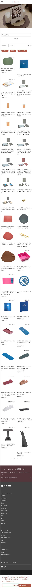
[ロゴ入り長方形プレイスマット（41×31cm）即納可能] (8, 218)
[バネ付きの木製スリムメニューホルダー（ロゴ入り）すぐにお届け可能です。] (8, 105)
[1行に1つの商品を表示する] (28, 45)
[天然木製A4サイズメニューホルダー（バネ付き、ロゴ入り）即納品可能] (8, 123)
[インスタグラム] (5, 566)
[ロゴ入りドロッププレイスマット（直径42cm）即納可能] (8, 235)
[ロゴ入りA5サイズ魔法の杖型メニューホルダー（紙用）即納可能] (8, 200)
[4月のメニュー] (3, 2)
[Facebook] (2, 566)
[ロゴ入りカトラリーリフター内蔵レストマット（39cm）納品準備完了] (8, 257)
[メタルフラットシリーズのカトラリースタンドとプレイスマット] (8, 356)
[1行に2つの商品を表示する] (30, 45)
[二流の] (20, 458)
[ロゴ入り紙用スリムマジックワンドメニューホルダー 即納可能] (8, 182)
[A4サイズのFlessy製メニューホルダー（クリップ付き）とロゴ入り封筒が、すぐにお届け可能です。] (8, 162)
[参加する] (29, 478)
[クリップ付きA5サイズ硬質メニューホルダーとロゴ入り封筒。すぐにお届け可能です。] (8, 142)
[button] (10, 581)
